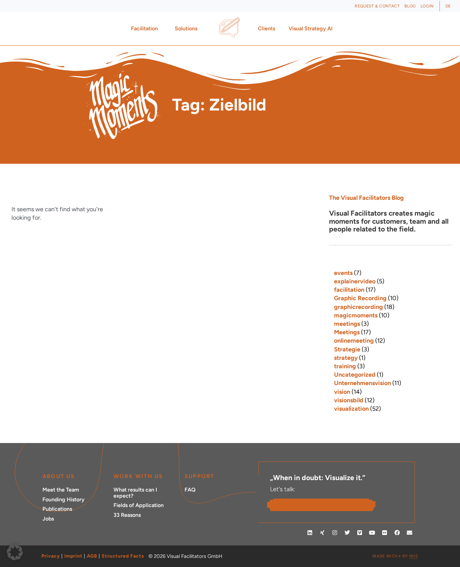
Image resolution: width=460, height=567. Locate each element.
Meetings (347, 332)
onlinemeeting (354, 340)
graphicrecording (358, 307)
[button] (15, 552)
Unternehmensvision (362, 383)
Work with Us (138, 476)
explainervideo (354, 281)
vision (342, 392)
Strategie (347, 349)
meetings (347, 323)
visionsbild (348, 400)
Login (427, 6)
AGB (92, 556)
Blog (410, 6)
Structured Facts (123, 556)
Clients (266, 28)
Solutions (186, 28)
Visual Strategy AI (311, 28)
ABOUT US (58, 476)
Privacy (50, 556)
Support (199, 476)
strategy (346, 357)
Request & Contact (377, 6)
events (343, 273)
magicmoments (355, 315)
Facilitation (144, 28)
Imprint (73, 556)
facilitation (349, 289)
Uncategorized (354, 374)
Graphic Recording (360, 298)
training (345, 366)
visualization (351, 408)
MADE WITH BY (395, 556)
